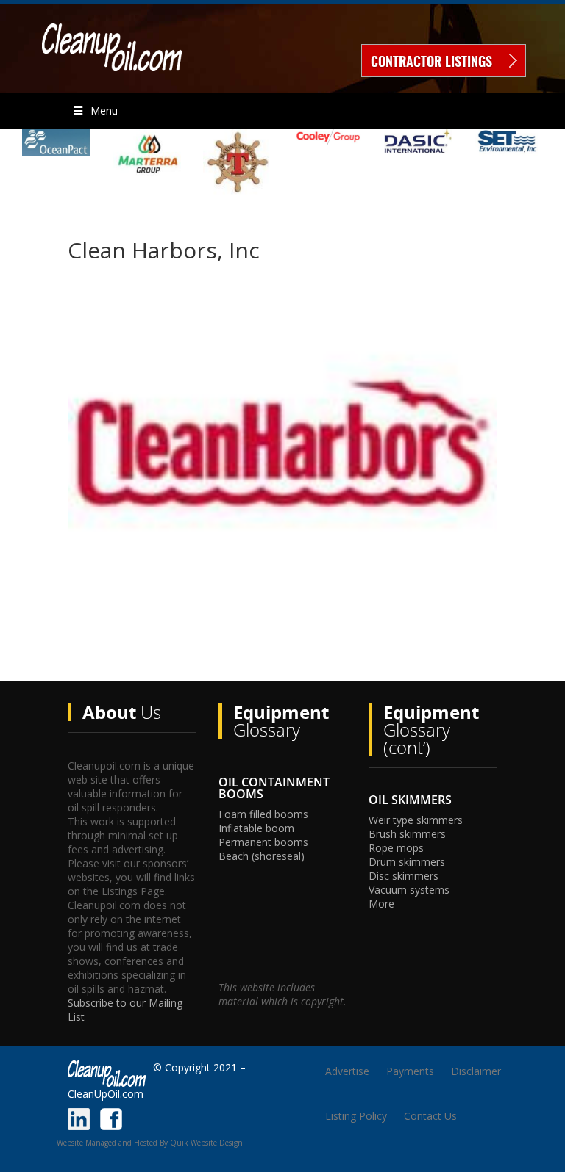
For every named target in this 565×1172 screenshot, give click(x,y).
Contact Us (430, 1116)
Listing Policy (356, 1116)
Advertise (347, 1071)
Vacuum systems (409, 890)
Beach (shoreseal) (261, 856)
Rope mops (396, 848)
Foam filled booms (263, 814)
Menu (104, 110)
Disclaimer (476, 1071)
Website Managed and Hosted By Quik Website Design (150, 1142)
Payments (410, 1071)
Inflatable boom (256, 828)
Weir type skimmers (416, 820)
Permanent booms (263, 842)
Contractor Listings (431, 63)
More (381, 904)
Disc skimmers (403, 876)
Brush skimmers (407, 834)
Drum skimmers (407, 862)
